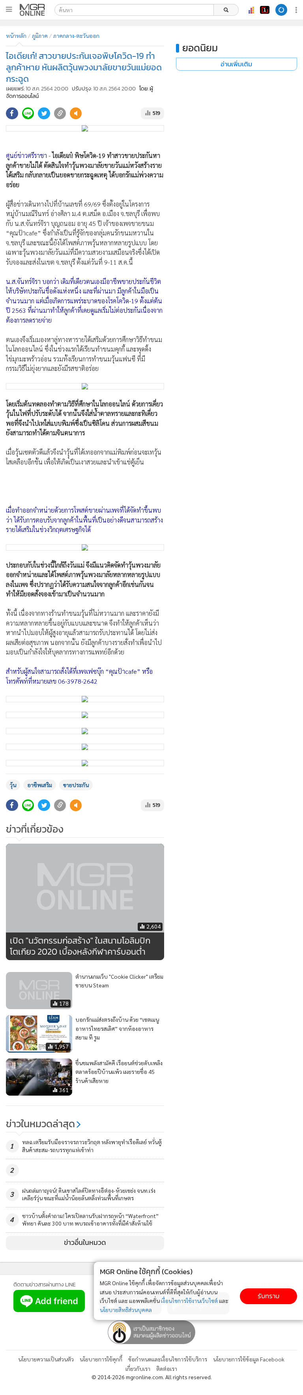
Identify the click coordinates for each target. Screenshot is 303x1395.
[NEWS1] (264, 10)
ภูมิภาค (40, 35)
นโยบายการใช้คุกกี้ (101, 1359)
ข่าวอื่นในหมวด (85, 1242)
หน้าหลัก (16, 35)
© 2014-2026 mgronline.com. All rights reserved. (152, 1376)
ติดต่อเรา (166, 1368)
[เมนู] (9, 9)
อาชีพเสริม (39, 784)
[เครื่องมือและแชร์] (297, 10)
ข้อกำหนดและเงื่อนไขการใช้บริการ (167, 1359)
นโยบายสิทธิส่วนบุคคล (126, 1309)
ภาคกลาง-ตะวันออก (76, 35)
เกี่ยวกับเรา (137, 1368)
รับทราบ (268, 1296)
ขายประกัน (76, 784)
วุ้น (13, 784)
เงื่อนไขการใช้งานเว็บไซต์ (189, 1300)
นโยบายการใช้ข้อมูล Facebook (248, 1359)
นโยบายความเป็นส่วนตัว (46, 1359)
